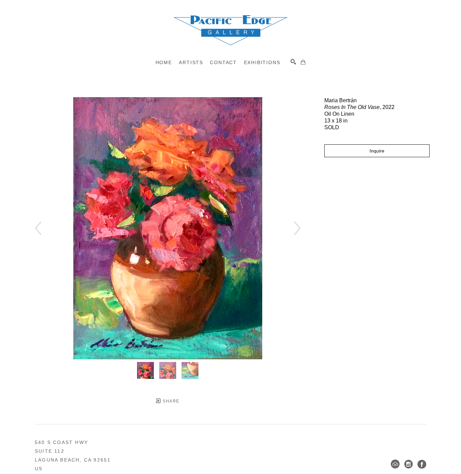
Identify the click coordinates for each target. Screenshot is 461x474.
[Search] (293, 61)
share (170, 401)
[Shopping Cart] (303, 62)
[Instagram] (408, 464)
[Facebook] (421, 464)
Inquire (377, 151)
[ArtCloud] (395, 464)
